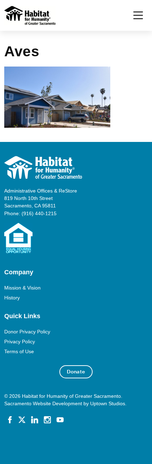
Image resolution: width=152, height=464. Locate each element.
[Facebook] (10, 419)
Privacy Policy (19, 341)
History (12, 297)
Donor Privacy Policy (27, 331)
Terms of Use (19, 351)
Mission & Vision (22, 288)
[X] (22, 419)
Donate (76, 371)
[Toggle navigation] (138, 15)
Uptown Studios (107, 403)
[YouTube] (60, 419)
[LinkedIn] (34, 419)
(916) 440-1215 (39, 213)
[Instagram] (47, 419)
